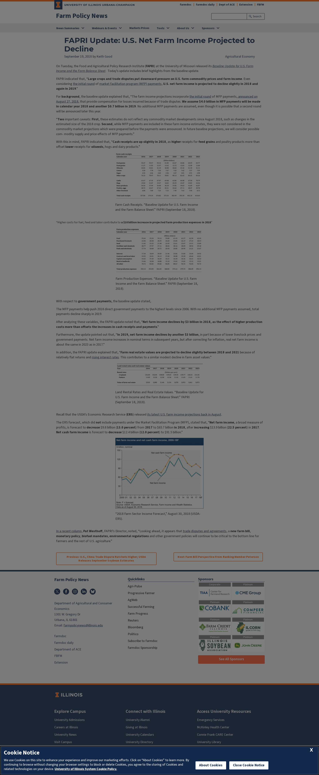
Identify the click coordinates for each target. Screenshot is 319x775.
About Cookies (210, 765)
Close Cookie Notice (249, 765)
